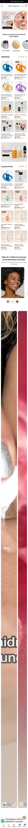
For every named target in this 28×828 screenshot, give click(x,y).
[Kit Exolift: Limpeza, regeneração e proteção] (7, 126)
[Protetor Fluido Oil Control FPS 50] (21, 176)
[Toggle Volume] (8, 301)
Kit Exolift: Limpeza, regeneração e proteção (7, 134)
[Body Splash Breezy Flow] (7, 196)
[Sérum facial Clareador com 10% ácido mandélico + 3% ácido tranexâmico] (21, 87)
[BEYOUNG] (14, 6)
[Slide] (14, 20)
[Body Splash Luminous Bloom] (7, 216)
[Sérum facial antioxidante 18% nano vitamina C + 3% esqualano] (21, 66)
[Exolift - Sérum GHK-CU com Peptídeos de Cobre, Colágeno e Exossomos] (7, 66)
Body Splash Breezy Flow (7, 204)
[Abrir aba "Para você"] (24, 817)
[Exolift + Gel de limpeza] (21, 107)
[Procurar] (23, 6)
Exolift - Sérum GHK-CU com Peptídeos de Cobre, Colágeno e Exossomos (7, 75)
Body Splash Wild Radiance (19, 205)
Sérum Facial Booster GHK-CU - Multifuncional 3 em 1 (7, 95)
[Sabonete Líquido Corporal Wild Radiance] (7, 237)
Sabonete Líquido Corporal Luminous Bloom (19, 245)
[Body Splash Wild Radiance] (21, 196)
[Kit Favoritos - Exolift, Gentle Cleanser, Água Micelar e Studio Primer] (21, 126)
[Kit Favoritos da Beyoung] (7, 107)
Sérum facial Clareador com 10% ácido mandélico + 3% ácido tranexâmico (20, 95)
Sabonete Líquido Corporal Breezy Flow (20, 225)
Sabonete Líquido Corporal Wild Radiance (6, 245)
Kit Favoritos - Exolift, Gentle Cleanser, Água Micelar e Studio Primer (20, 134)
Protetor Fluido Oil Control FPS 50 (19, 184)
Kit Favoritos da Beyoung (7, 115)
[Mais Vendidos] (6, 44)
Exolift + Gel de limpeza (20, 115)
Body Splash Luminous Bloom (6, 225)
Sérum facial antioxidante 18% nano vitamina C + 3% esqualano (21, 75)
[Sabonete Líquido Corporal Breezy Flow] (21, 216)
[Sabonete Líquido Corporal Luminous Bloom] (21, 237)
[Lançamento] (16, 44)
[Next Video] (17, 301)
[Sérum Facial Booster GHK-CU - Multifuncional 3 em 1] (7, 87)
